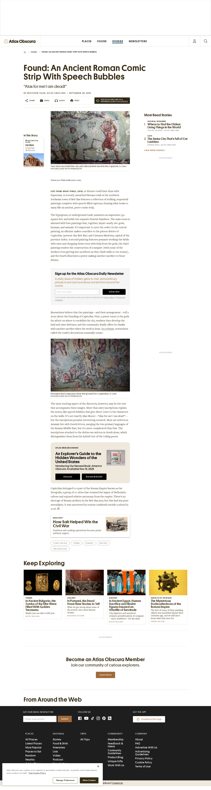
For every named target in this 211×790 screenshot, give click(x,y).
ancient (103, 543)
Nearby (30, 759)
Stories (34, 52)
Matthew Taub (36, 93)
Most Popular (33, 747)
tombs (76, 543)
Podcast (58, 759)
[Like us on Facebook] (80, 718)
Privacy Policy (109, 297)
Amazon (67, 477)
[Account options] (194, 41)
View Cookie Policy (37, 773)
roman (89, 543)
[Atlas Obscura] (20, 41)
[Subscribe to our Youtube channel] (86, 718)
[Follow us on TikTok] (92, 718)
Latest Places (33, 743)
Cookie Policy (143, 762)
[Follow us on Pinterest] (104, 718)
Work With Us (116, 765)
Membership (116, 739)
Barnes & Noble (94, 477)
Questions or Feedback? (105, 783)
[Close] (98, 766)
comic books (60, 543)
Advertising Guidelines (142, 753)
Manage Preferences (65, 780)
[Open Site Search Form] (205, 41)
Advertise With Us (146, 747)
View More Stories (154, 150)
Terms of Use (143, 766)
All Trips (85, 739)
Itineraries (59, 747)
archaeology (60, 549)
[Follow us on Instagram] (98, 718)
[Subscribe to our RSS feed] (109, 718)
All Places (31, 739)
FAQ (137, 743)
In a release (107, 329)
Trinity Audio (66, 180)
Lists (55, 751)
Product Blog (115, 757)
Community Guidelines (114, 752)
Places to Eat (33, 751)
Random (30, 755)
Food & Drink (60, 743)
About (139, 739)
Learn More (105, 675)
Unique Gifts (115, 761)
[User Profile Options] (194, 41)
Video (57, 755)
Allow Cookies (89, 780)
